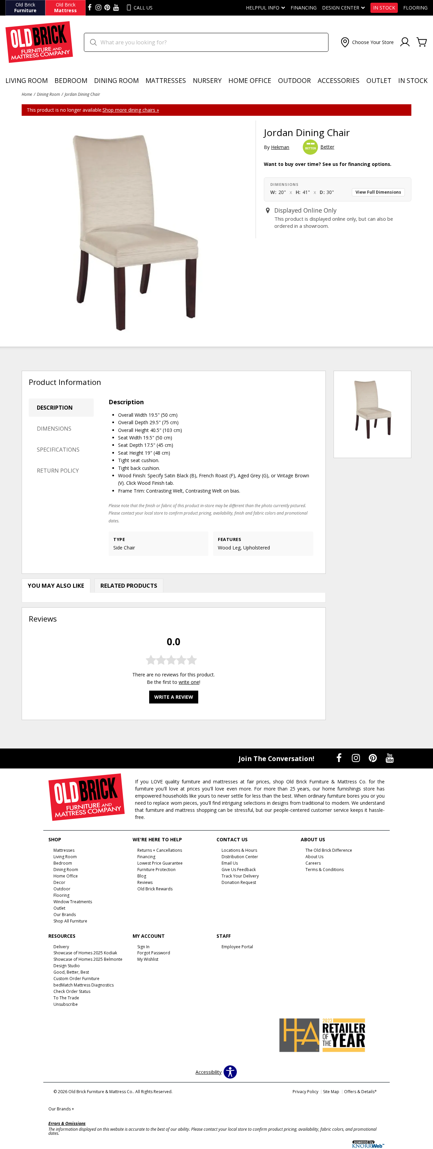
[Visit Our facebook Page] (90, 8)
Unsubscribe (65, 1004)
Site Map (331, 1091)
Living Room (26, 80)
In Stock (384, 7)
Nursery (207, 80)
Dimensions (54, 428)
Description (55, 407)
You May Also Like (56, 585)
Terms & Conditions (324, 869)
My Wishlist (147, 959)
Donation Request (239, 882)
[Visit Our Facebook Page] (340, 758)
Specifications (58, 449)
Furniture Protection (156, 869)
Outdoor (294, 80)
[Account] (405, 42)
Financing (304, 7)
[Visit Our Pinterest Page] (373, 758)
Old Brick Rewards (155, 889)
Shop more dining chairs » (130, 110)
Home (27, 94)
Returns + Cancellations (159, 850)
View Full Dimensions (378, 192)
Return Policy (58, 470)
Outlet (378, 80)
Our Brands (61, 1109)
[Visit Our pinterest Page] (107, 8)
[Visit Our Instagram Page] (356, 758)
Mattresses (165, 80)
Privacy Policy (305, 1091)
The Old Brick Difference (328, 850)
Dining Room (116, 80)
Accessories (339, 80)
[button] (366, 42)
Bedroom (70, 80)
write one (189, 682)
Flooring (415, 7)
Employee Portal (237, 946)
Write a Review (173, 697)
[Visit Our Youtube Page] (389, 758)
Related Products (128, 585)
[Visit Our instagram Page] (98, 8)
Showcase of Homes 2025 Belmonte (87, 959)
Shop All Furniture (70, 921)
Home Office (249, 80)
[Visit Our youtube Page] (116, 8)
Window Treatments (72, 902)
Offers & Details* (360, 1091)
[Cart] (422, 42)
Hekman (280, 147)
